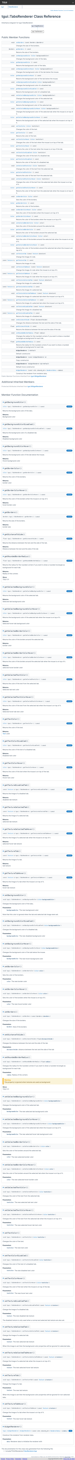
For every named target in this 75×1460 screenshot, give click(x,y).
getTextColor (20, 132)
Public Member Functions (56, 10)
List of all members (68, 10)
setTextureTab (21, 253)
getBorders (20, 49)
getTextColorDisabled (24, 159)
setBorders (20, 42)
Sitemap (24, 1459)
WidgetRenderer (21, 370)
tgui (2, 7)
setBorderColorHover (23, 209)
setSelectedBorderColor (24, 223)
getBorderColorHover (23, 216)
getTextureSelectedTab (24, 286)
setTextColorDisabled (24, 152)
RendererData (51, 370)
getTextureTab (21, 260)
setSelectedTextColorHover (26, 179)
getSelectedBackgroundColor (26, 102)
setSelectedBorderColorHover (26, 236)
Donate (3, 1459)
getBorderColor (21, 203)
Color (34, 55)
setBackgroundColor (23, 55)
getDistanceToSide (22, 326)
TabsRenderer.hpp (30, 1451)
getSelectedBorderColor (24, 229)
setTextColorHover (22, 139)
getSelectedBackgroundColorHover (28, 117)
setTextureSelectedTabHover (26, 293)
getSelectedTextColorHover (26, 188)
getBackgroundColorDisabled (26, 89)
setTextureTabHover (23, 267)
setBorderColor (21, 196)
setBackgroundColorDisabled (26, 82)
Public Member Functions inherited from (24, 376)
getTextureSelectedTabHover (26, 300)
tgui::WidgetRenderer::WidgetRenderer (17, 1431)
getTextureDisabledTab (24, 313)
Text (4, 734)
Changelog (18, 1459)
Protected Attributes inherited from (22, 386)
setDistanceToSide (22, 320)
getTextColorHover (22, 146)
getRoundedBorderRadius (24, 341)
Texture (35, 253)
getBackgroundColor (23, 62)
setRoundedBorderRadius (24, 333)
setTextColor (20, 126)
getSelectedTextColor (24, 172)
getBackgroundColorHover (25, 75)
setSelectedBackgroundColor (26, 95)
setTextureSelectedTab (24, 280)
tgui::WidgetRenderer (38, 376)
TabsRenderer (13, 7)
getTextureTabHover (23, 273)
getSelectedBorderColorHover (26, 245)
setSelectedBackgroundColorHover (28, 108)
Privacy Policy (10, 1459)
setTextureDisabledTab (24, 306)
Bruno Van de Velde (69, 1459)
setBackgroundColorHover (25, 69)
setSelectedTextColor (24, 166)
